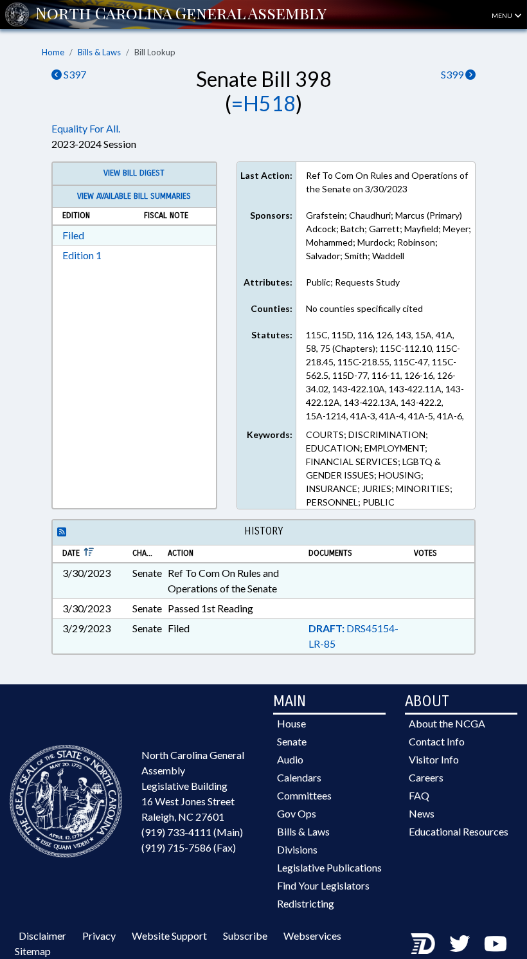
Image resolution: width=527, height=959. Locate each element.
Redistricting (305, 903)
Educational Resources (458, 831)
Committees (304, 795)
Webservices (312, 935)
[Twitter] (459, 943)
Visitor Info (434, 759)
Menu (503, 15)
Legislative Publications (329, 867)
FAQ (419, 795)
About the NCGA (447, 723)
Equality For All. (85, 128)
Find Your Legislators (323, 885)
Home (53, 52)
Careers (426, 777)
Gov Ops (296, 813)
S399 (453, 74)
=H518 (263, 103)
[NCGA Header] (180, 14)
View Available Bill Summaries (134, 196)
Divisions (297, 849)
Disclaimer (42, 935)
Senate (292, 741)
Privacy (99, 935)
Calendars (299, 777)
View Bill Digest (134, 173)
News (421, 813)
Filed (73, 235)
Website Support (169, 935)
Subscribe (245, 935)
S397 (74, 74)
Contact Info (437, 741)
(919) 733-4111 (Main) (192, 832)
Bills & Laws (99, 52)
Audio (290, 759)
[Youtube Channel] (495, 943)
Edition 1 (82, 255)
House (291, 723)
